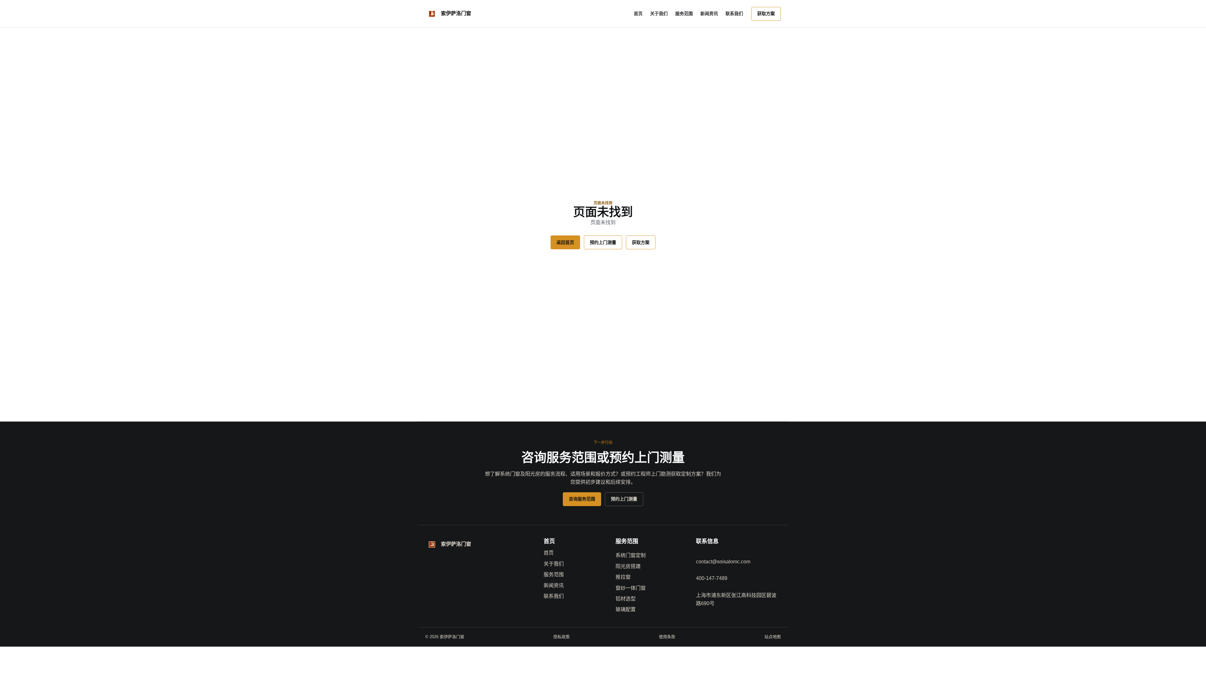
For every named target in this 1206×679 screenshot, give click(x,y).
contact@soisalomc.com (723, 561)
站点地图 (772, 636)
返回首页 (565, 242)
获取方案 (766, 13)
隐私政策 (561, 636)
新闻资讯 (709, 13)
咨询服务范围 (582, 498)
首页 (638, 13)
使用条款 (667, 636)
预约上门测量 (603, 242)
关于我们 (659, 13)
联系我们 (734, 13)
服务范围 (684, 13)
